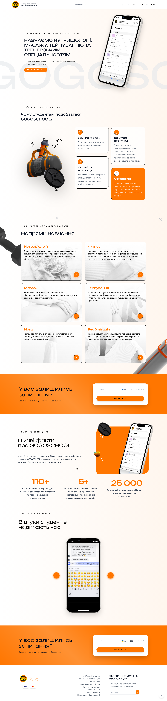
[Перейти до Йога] (76, 357)
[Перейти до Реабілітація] (140, 357)
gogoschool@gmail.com (90, 684)
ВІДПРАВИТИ (120, 398)
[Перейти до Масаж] (76, 316)
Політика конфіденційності (88, 695)
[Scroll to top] (161, 695)
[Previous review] (56, 575)
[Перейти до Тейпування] (140, 316)
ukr (133, 5)
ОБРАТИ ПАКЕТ (34, 70)
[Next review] (110, 575)
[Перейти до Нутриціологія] (76, 274)
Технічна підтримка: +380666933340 (91, 688)
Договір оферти (93, 692)
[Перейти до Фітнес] (140, 274)
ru (129, 5)
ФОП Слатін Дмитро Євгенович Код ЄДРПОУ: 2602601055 (89, 679)
